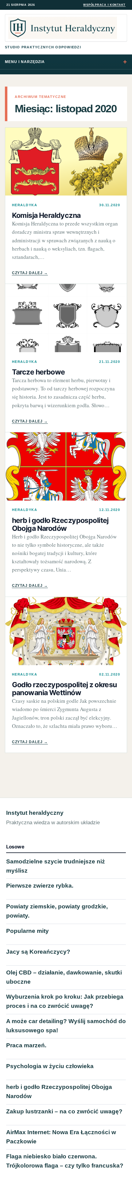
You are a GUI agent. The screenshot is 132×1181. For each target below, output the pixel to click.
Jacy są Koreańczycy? (38, 951)
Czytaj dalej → (30, 273)
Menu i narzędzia (25, 62)
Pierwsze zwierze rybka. (39, 885)
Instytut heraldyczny (35, 813)
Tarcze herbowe (38, 372)
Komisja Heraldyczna (46, 215)
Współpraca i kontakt (104, 4)
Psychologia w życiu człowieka (50, 1066)
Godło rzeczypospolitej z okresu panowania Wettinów (64, 688)
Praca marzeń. (26, 1045)
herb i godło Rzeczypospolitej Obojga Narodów (60, 524)
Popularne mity (27, 931)
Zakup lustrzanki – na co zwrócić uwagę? (64, 1111)
